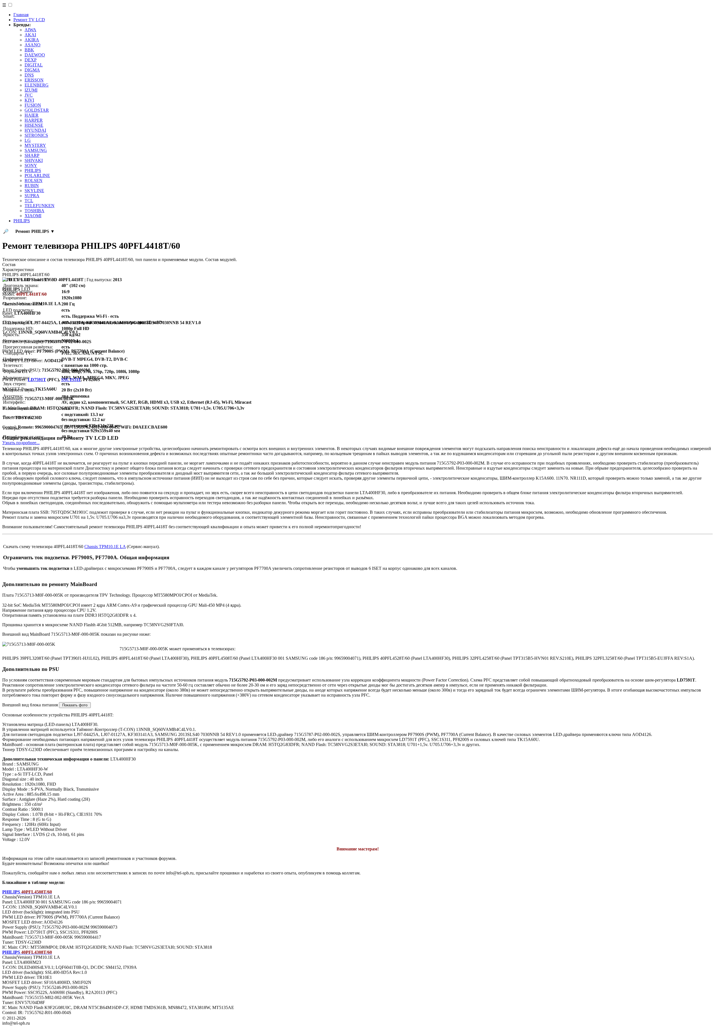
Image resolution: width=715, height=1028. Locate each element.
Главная (20, 14)
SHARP (32, 155)
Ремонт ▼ (35, 231)
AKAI (30, 34)
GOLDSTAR (37, 110)
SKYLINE (34, 190)
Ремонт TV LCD (29, 19)
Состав (9, 264)
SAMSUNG (36, 150)
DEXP (31, 60)
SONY (31, 165)
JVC (29, 95)
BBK (29, 49)
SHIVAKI (34, 160)
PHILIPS (33, 170)
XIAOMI (33, 215)
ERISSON (34, 80)
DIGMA (32, 70)
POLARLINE (37, 175)
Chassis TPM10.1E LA (105, 546)
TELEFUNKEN (39, 205)
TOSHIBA (34, 210)
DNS (29, 75)
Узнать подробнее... (21, 442)
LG (28, 140)
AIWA (30, 29)
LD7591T (37, 379)
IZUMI (31, 90)
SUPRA (32, 195)
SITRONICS (36, 135)
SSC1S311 (71, 379)
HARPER (34, 120)
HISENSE (34, 125)
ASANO (32, 44)
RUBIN (32, 185)
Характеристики (18, 269)
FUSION (33, 105)
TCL (29, 200)
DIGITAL (34, 65)
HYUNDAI (35, 130)
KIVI (29, 100)
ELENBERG (37, 85)
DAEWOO (35, 54)
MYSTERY (35, 145)
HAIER (32, 115)
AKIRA (32, 39)
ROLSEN (33, 180)
